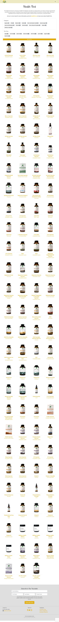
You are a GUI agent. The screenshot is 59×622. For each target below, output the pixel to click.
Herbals (23, 23)
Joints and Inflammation (9, 25)
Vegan (6, 33)
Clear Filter (30, 39)
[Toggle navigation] (55, 2)
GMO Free (33, 33)
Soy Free (40, 33)
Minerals (18, 25)
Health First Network (31, 617)
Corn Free (12, 33)
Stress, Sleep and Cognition (34, 25)
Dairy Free (19, 33)
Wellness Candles (8, 27)
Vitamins (44, 25)
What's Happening (43, 610)
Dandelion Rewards (44, 612)
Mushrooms (24, 25)
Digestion (7, 23)
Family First (17, 23)
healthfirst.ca (34, 16)
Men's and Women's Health (32, 23)
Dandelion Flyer (43, 609)
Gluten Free (26, 33)
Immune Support (43, 23)
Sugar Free (46, 33)
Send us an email (7, 610)
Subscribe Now (29, 602)
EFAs (12, 23)
